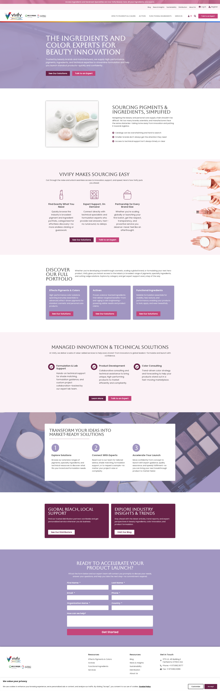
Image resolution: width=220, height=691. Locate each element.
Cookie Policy (145, 686)
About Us (192, 7)
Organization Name (78, 603)
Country (116, 603)
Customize (195, 686)
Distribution (183, 7)
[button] (195, 16)
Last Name (117, 583)
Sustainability (171, 7)
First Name (73, 583)
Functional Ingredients (160, 16)
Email (70, 593)
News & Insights (158, 7)
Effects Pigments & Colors (123, 16)
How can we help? (76, 613)
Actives (142, 16)
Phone (115, 593)
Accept (211, 686)
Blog (149, 7)
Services (178, 16)
